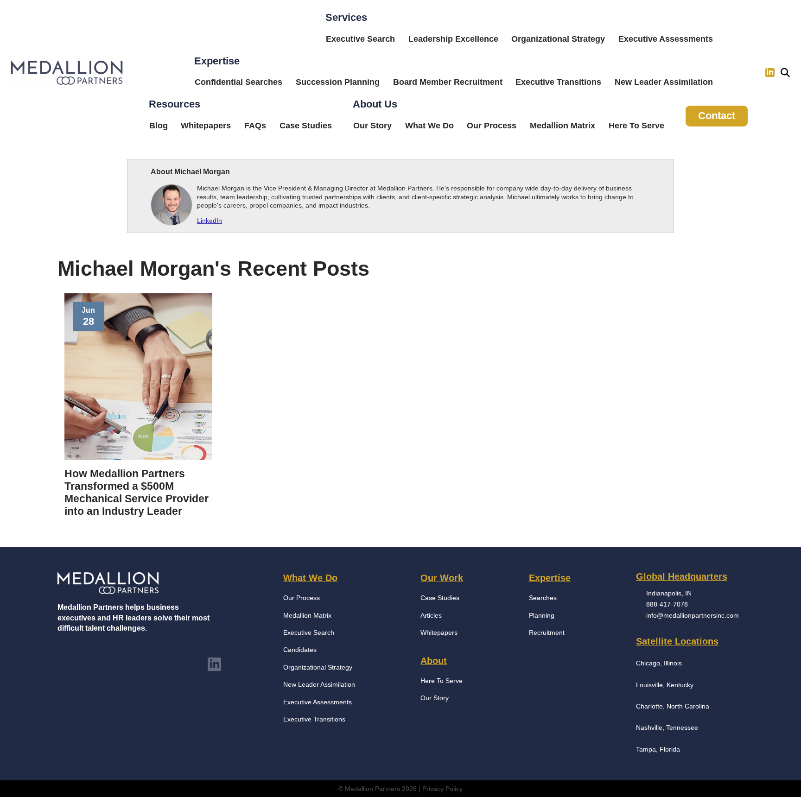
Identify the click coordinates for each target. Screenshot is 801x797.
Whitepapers (206, 125)
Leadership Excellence (453, 39)
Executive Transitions (558, 82)
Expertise (217, 61)
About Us (375, 104)
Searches (543, 597)
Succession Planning (338, 82)
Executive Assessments (665, 39)
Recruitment (547, 632)
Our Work (441, 578)
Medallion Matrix (562, 125)
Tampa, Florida (658, 749)
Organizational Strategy (558, 39)
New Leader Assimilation (664, 82)
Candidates (300, 649)
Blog (158, 125)
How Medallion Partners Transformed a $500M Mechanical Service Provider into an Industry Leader (136, 492)
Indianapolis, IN (669, 593)
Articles (431, 615)
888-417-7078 (667, 604)
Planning (541, 615)
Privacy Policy (442, 788)
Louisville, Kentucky (664, 685)
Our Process (491, 125)
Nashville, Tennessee (667, 727)
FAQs (255, 125)
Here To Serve (636, 125)
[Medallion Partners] (66, 73)
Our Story (372, 125)
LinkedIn (209, 220)
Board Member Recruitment (447, 82)
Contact (716, 115)
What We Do (429, 125)
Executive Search (360, 39)
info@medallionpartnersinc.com (692, 615)
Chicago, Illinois (659, 663)
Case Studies (306, 125)
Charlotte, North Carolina (672, 706)
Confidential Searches (238, 82)
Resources (174, 104)
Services (346, 17)
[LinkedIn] (770, 72)
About (433, 661)
